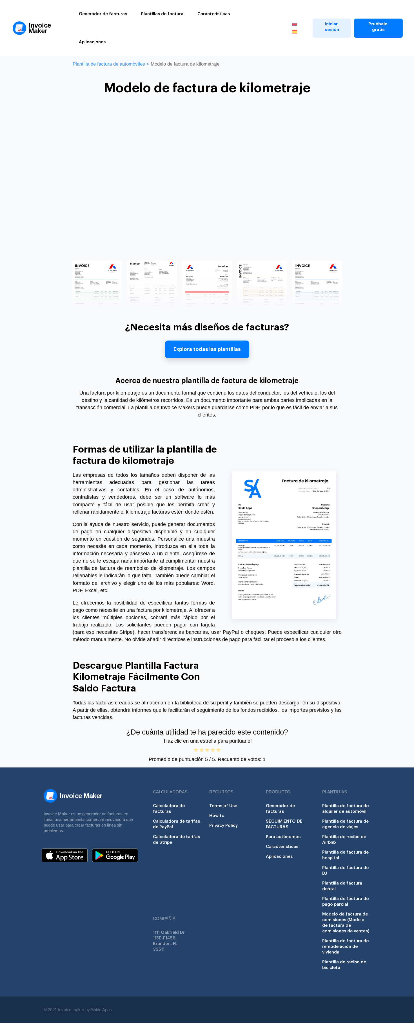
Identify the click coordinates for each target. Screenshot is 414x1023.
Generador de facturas (103, 14)
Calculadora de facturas (169, 809)
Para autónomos (283, 837)
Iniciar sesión (332, 27)
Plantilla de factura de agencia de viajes (345, 824)
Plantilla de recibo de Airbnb (344, 840)
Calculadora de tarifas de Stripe (176, 840)
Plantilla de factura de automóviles (109, 64)
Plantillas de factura (162, 14)
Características (213, 14)
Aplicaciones (92, 42)
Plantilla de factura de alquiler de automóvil (345, 809)
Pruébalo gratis (378, 27)
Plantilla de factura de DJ (345, 871)
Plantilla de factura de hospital (345, 855)
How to (216, 816)
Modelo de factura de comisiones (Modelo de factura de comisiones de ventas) (346, 922)
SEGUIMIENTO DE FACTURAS (284, 824)
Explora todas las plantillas (207, 349)
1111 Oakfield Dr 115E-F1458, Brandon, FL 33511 (169, 941)
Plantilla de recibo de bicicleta (344, 965)
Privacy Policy (223, 825)
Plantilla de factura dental (342, 886)
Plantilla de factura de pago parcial (345, 901)
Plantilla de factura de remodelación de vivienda (345, 946)
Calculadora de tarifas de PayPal (176, 824)
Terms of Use (223, 806)
